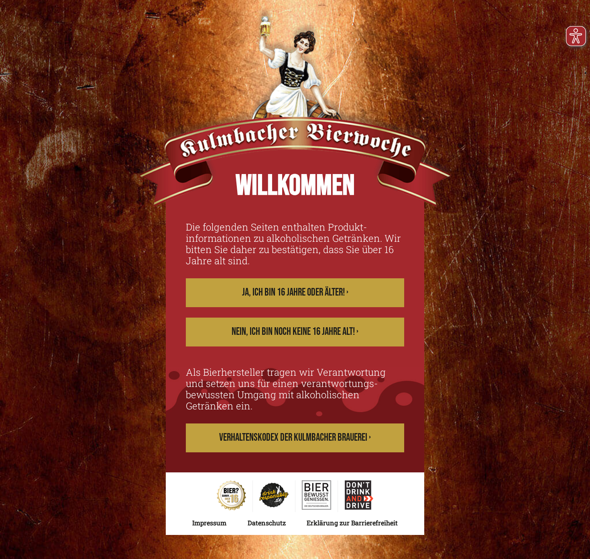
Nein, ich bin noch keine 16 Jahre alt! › (295, 332)
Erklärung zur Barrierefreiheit (352, 522)
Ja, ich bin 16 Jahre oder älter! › (295, 292)
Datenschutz (267, 522)
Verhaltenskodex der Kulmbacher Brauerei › (295, 437)
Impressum (209, 522)
